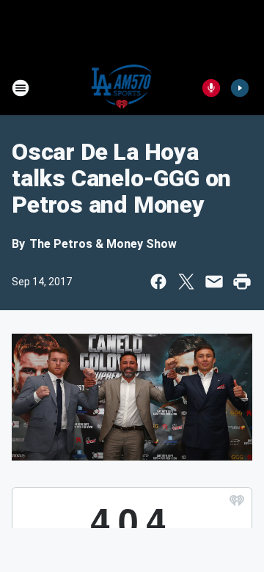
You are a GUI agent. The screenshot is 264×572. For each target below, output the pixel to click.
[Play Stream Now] (240, 88)
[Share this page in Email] (214, 281)
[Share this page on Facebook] (158, 281)
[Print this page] (242, 281)
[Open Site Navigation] (20, 88)
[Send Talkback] (211, 88)
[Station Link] (122, 88)
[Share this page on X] (186, 281)
